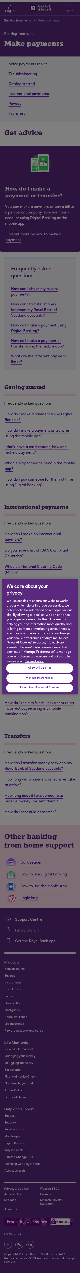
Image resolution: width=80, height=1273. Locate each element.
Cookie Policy (34, 661)
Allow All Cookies (39, 668)
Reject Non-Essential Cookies (40, 688)
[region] (40, 637)
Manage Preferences (40, 678)
